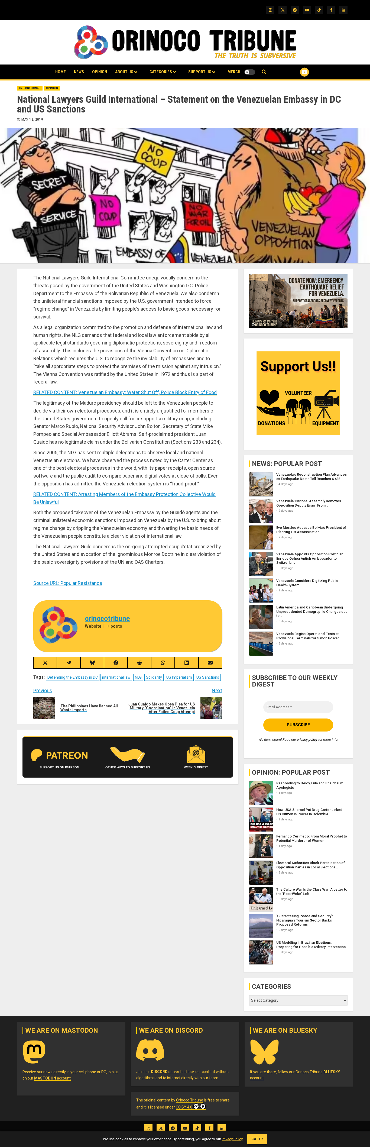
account (52, 1078)
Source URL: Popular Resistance (67, 583)
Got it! (257, 1139)
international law (116, 677)
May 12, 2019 (32, 119)
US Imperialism (179, 677)
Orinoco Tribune (189, 1100)
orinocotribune (107, 619)
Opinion (99, 71)
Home (60, 71)
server (165, 1071)
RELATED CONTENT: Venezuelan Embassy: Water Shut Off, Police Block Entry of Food (125, 392)
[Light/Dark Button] (249, 72)
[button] (264, 72)
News (79, 71)
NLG (138, 677)
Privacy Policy (232, 1139)
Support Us (199, 71)
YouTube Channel (296, 72)
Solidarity (154, 677)
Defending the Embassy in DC (72, 677)
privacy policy (307, 739)
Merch (234, 71)
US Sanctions (207, 677)
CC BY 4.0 (184, 1107)
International (29, 88)
